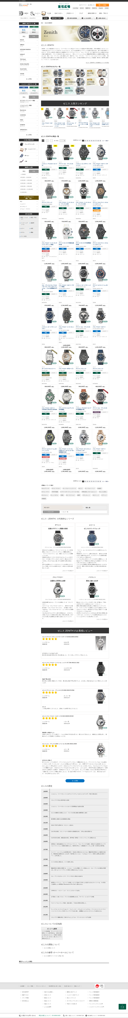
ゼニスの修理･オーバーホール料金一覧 (54, 956)
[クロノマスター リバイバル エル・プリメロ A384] (83, 191)
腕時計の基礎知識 (93, 1001)
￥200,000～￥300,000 (26, 183)
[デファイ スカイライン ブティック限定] (83, 113)
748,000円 (84, 305)
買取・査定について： (71, 1015)
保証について (47, 1004)
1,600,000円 (83, 471)
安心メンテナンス (71, 998)
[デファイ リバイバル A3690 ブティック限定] (108, 113)
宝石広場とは (25, 1001)
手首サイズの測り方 (72, 1004)
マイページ (83, 5)
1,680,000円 (66, 427)
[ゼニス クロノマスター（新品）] (75, 73)
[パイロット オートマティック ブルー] (49, 315)
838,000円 (84, 221)
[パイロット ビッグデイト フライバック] (83, 152)
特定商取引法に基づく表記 (55, 986)
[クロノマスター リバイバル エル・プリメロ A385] (66, 191)
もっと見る (75, 780)
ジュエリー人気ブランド (73, 995)
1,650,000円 (66, 263)
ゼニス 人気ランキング (75, 103)
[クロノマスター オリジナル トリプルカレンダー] (95, 113)
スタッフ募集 (30, 986)
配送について (47, 998)
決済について (47, 995)
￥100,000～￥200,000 (26, 180)
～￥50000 (23, 174)
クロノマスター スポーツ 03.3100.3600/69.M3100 (58, 599)
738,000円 (66, 221)
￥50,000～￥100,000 (25, 177)
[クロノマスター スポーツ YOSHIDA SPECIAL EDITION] (49, 396)
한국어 (81, 8)
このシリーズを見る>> (68, 570)
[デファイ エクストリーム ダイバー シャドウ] (49, 437)
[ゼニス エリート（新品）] (97, 73)
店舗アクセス (25, 995)
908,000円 (84, 386)
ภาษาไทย (75, 8)
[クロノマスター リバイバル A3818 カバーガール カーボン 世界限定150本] (66, 437)
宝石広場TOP (25, 992)
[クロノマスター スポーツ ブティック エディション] (60, 113)
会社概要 (22, 986)
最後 (107, 140)
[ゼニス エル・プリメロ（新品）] (75, 82)
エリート (88, 56)
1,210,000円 (100, 305)
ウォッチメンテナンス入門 (96, 1004)
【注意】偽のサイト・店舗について (72, 986)
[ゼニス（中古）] (75, 91)
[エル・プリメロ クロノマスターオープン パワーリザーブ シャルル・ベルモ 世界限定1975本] (49, 273)
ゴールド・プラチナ (25, 209)
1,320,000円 (83, 181)
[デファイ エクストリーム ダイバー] (100, 273)
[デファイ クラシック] (49, 191)
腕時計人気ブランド (72, 992)
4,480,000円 (83, 427)
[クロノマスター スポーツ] (47, 113)
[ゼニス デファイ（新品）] (53, 73)
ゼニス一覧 (65, 512)
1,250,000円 (100, 347)
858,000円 (84, 347)
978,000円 (66, 181)
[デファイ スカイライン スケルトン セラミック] (100, 191)
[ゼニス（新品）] (53, 91)
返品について (47, 1001)
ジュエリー (23, 204)
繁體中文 (88, 8)
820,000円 (50, 221)
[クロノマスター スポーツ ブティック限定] (66, 273)
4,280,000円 (100, 471)
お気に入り (92, 5)
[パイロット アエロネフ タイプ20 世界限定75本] (83, 396)
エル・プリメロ (55, 56)
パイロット (46, 59)
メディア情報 (25, 998)
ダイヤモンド (23, 206)
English (101, 8)
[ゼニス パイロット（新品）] (53, 82)
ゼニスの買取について (49, 948)
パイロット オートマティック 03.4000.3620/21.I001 (92, 599)
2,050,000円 (100, 221)
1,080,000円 (49, 427)
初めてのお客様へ (48, 992)
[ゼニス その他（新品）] (97, 82)
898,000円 (50, 347)
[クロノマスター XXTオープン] (66, 357)
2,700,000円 (66, 305)
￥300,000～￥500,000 (26, 186)
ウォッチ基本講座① (94, 992)
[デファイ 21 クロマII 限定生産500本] (66, 231)
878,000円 (50, 305)
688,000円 (101, 386)
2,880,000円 (66, 386)
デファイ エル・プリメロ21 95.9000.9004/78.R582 (58, 547)
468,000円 (50, 181)
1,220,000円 (100, 427)
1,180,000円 (49, 263)
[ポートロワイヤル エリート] (49, 357)
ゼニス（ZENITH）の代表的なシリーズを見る (97, 62)
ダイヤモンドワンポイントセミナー (76, 1001)
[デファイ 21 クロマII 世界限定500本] (83, 231)
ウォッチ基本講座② (94, 995)
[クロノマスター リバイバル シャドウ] (66, 315)
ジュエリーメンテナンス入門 (96, 1007)
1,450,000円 (100, 181)
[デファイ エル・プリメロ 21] (72, 113)
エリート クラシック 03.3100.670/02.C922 (92, 547)
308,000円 (50, 386)
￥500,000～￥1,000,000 (26, 189)
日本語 (106, 8)
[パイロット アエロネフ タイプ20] (49, 152)
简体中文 (94, 8)
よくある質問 (47, 1007)
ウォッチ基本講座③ (94, 998)
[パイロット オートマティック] (83, 273)
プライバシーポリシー (41, 986)
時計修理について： (93, 1015)
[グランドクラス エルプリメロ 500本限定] (66, 396)
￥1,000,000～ (23, 192)
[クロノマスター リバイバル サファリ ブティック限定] (49, 231)
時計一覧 (88, 507)
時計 (21, 201)
